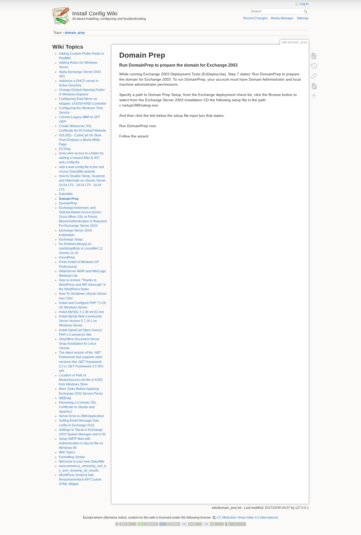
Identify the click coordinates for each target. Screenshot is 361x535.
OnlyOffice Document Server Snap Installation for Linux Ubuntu (79, 343)
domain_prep (75, 33)
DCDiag (65, 149)
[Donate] (147, 523)
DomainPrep (68, 203)
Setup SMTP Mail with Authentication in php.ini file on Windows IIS (81, 443)
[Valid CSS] (213, 523)
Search (306, 11)
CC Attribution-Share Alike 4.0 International (247, 517)
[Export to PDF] (314, 86)
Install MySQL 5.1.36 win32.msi (81, 312)
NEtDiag (65, 398)
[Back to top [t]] (314, 96)
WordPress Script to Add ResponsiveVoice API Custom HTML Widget (80, 479)
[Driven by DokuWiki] (235, 523)
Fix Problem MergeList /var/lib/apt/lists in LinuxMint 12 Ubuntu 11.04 (81, 248)
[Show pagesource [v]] (314, 56)
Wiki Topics (67, 452)
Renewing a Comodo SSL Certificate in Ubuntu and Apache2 (77, 407)
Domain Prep (68, 199)
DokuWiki (66, 194)
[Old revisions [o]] (314, 66)
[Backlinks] (314, 76)
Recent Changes (255, 18)
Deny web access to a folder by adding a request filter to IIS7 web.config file (81, 157)
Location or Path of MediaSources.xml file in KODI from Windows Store (81, 379)
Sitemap (303, 18)
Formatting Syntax (72, 457)
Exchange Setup (71, 239)
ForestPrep (67, 257)
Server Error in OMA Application (81, 416)
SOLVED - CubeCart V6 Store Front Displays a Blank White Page (80, 139)
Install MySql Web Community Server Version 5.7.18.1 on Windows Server (80, 321)
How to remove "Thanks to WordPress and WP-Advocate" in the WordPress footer (82, 284)
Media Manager (282, 18)
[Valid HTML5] (191, 523)
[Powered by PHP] (169, 523)
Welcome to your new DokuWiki (81, 461)
